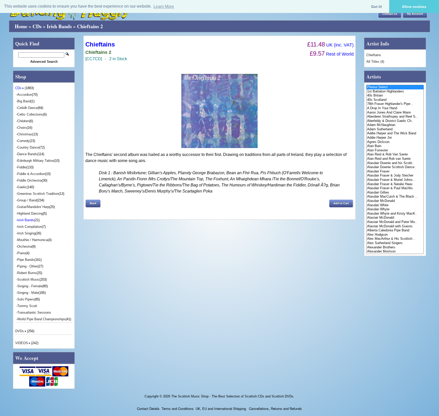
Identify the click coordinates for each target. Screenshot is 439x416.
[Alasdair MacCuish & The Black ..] (395, 197)
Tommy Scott (27, 306)
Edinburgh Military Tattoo (35, 161)
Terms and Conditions (178, 408)
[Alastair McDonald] (395, 218)
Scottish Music (28, 279)
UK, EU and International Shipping (221, 408)
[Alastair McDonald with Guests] (395, 226)
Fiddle (21, 167)
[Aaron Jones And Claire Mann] (395, 112)
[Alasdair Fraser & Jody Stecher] (395, 175)
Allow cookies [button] (414, 7)
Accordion (24, 95)
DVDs (20, 331)
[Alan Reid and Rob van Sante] (395, 159)
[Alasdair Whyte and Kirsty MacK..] (395, 214)
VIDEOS (22, 343)
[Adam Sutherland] (395, 129)
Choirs (22, 128)
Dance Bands (27, 154)
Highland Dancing (30, 213)
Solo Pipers (25, 299)
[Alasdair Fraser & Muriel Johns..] (395, 180)
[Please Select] (395, 87)
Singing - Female (29, 286)
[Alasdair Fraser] (395, 171)
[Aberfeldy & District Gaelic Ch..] (395, 121)
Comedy (23, 141)
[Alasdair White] (395, 205)
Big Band (24, 101)
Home (21, 26)
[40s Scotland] (395, 100)
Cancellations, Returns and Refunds (275, 408)
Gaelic (22, 187)
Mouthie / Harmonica (32, 240)
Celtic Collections (30, 114)
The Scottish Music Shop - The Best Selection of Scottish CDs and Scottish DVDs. (232, 396)
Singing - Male (27, 293)
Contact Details (148, 408)
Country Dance (28, 147)
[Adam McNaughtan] (395, 125)
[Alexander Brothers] (395, 247)
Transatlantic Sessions (34, 312)
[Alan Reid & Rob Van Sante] (395, 154)
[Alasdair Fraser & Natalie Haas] (395, 184)
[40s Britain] (395, 95)
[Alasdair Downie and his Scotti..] (395, 163)
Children (23, 121)
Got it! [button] (376, 7)
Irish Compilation (29, 227)
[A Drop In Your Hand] (395, 108)
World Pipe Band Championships (41, 319)
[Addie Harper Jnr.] (395, 138)
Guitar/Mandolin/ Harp (33, 207)
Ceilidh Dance (27, 108)
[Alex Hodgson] (395, 235)
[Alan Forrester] (395, 150)
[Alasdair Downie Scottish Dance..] (395, 167)
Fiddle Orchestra (29, 180)
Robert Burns (27, 273)
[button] (389, 14)
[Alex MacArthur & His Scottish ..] (395, 239)
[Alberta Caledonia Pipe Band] (395, 230)
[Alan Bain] (395, 146)
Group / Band (27, 200)
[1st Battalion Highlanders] (395, 91)
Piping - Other (27, 266)
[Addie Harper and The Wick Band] (395, 133)
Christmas (24, 134)
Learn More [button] (163, 6)
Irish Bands (59, 26)
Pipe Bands (25, 260)
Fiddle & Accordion (31, 174)
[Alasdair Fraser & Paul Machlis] (395, 188)
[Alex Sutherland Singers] (395, 243)
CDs (37, 26)
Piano (21, 253)
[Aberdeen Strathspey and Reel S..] (395, 117)
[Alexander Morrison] (395, 251)
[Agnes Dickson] (395, 142)
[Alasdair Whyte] (395, 209)
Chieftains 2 (90, 26)
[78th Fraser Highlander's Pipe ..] (395, 104)
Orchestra (24, 246)
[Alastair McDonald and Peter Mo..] (395, 222)
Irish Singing (26, 233)
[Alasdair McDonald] (395, 201)
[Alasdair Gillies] (395, 192)
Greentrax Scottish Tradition (38, 194)
